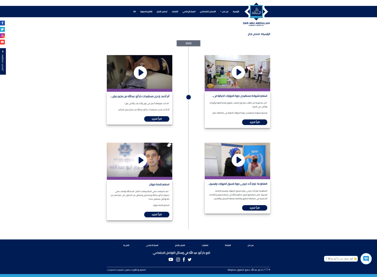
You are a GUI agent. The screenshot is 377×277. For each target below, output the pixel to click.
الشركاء (175, 11)
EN (134, 11)
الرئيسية (236, 11)
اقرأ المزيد (255, 122)
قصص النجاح (162, 11)
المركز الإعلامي (188, 11)
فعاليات (205, 245)
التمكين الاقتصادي (208, 11)
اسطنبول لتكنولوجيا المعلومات (119, 270)
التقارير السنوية (146, 11)
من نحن (225, 11)
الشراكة (228, 245)
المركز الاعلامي (152, 245)
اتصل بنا (126, 245)
